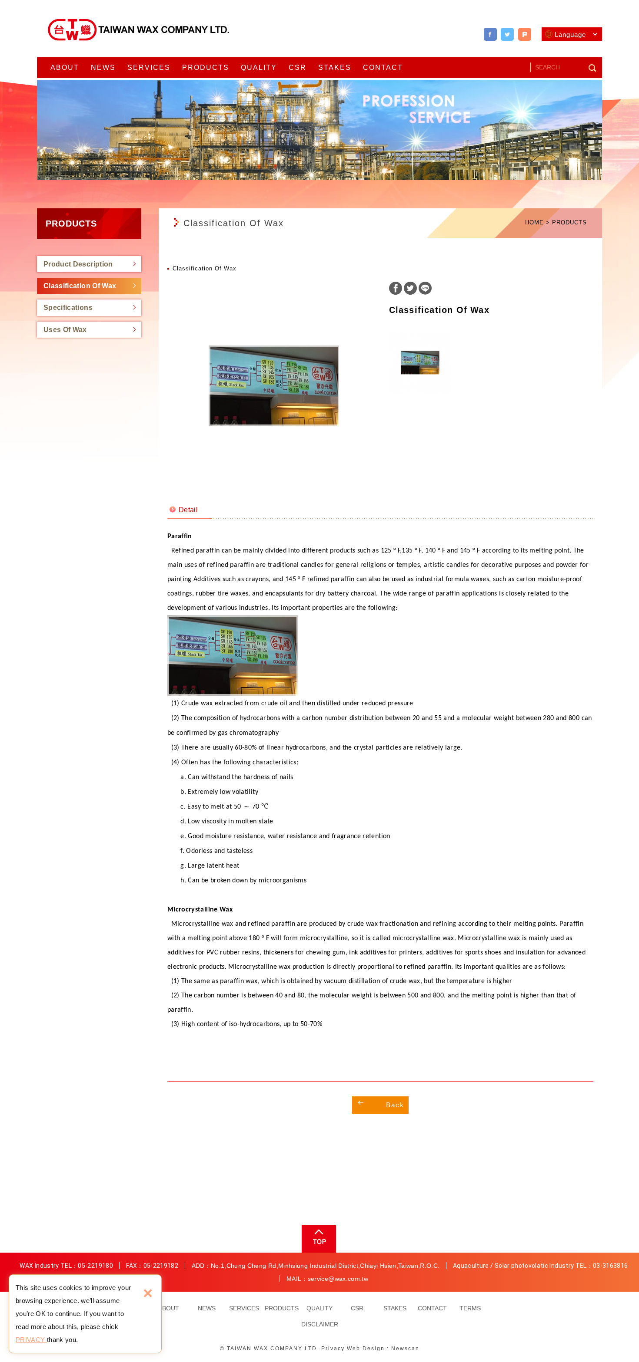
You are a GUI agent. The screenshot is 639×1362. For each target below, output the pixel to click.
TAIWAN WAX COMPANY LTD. (139, 30)
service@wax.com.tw (338, 1278)
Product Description (78, 264)
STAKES (334, 67)
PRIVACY (31, 1339)
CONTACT (383, 67)
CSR (297, 67)
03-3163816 (610, 1265)
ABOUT (64, 67)
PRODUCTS (205, 67)
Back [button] (395, 1105)
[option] (274, 386)
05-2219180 (95, 1265)
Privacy (333, 1349)
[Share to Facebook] (490, 34)
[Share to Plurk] (524, 34)
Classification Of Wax (79, 286)
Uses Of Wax (65, 329)
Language (570, 34)
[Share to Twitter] (507, 34)
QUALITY (259, 67)
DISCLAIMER (319, 1324)
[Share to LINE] (425, 289)
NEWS (103, 67)
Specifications (68, 307)
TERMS (470, 1308)
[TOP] (318, 1239)
